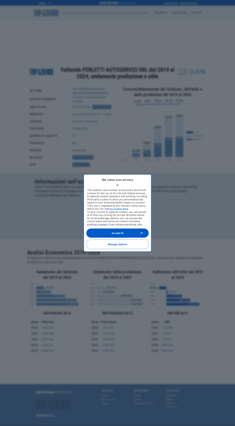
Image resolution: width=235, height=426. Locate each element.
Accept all (118, 233)
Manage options (117, 244)
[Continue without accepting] (117, 185)
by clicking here (119, 208)
